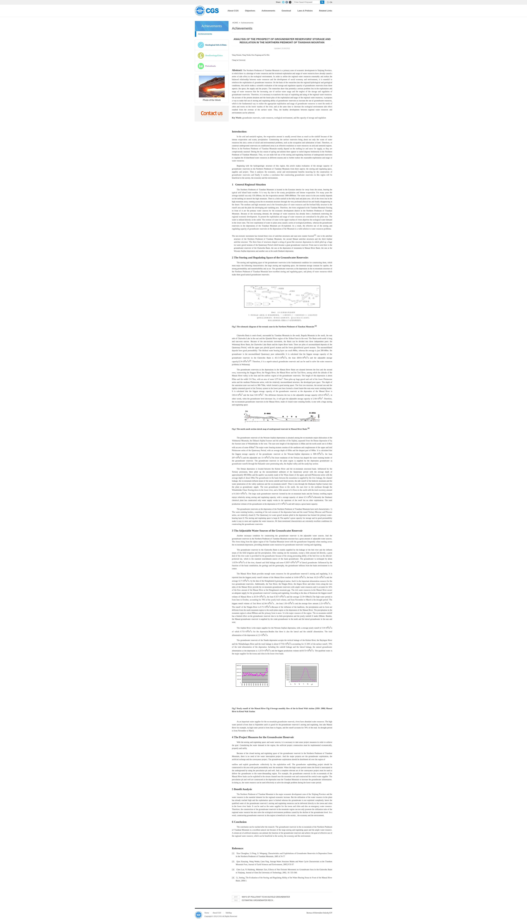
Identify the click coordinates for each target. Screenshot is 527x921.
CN (331, 2)
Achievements (268, 10)
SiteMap (229, 913)
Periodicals (210, 66)
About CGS (233, 10)
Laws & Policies (305, 10)
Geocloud (286, 10)
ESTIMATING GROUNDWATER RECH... (258, 900)
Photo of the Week (212, 100)
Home (206, 913)
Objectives (250, 10)
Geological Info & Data (215, 45)
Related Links (325, 10)
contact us (211, 113)
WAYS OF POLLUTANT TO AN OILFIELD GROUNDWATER (266, 897)
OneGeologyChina (214, 55)
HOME (235, 23)
